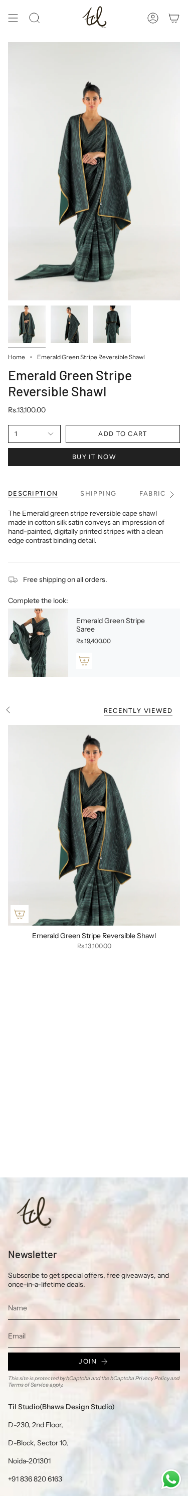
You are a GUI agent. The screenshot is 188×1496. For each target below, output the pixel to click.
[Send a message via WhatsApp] (171, 1479)
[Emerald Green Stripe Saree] (38, 643)
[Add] (84, 661)
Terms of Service (28, 1385)
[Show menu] (13, 18)
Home (16, 357)
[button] (34, 18)
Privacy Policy (152, 1378)
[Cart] (173, 18)
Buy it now (94, 457)
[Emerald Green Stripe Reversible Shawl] (94, 825)
